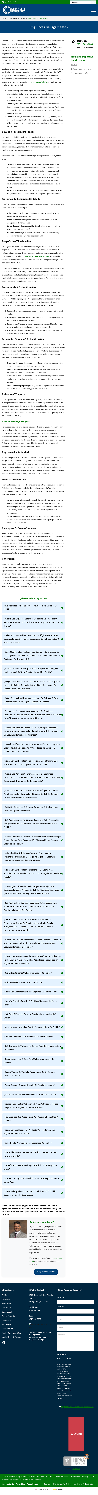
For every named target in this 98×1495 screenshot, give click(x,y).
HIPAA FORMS (76, 1469)
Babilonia (6, 1299)
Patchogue (6, 1324)
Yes (60, 1358)
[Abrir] (93, 10)
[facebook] (3, 1342)
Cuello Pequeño (8, 1316)
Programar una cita (46, 1271)
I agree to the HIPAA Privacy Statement (77, 1406)
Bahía (4, 1295)
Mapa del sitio (8, 1484)
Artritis (74, 64)
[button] (33, 607)
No (70, 1358)
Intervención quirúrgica (16, 421)
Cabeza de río (7, 1328)
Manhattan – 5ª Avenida (11, 1337)
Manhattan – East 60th (11, 1333)
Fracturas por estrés (79, 73)
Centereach (6, 1307)
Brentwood (6, 1303)
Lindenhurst (7, 1320)
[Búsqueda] (93, 2)
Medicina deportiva (17, 18)
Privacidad (20, 1484)
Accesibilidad (32, 1484)
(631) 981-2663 (85, 44)
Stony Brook (7, 1312)
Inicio (4, 18)
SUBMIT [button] (76, 1434)
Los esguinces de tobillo (37, 82)
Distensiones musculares (81, 69)
